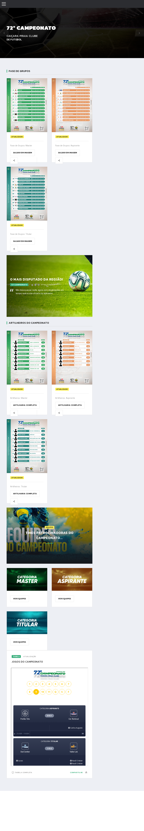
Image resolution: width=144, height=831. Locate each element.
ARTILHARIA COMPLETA (70, 405)
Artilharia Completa (25, 405)
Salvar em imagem (22, 152)
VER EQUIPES (19, 598)
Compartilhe (76, 772)
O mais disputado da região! (36, 279)
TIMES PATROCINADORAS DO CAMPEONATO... (49, 535)
